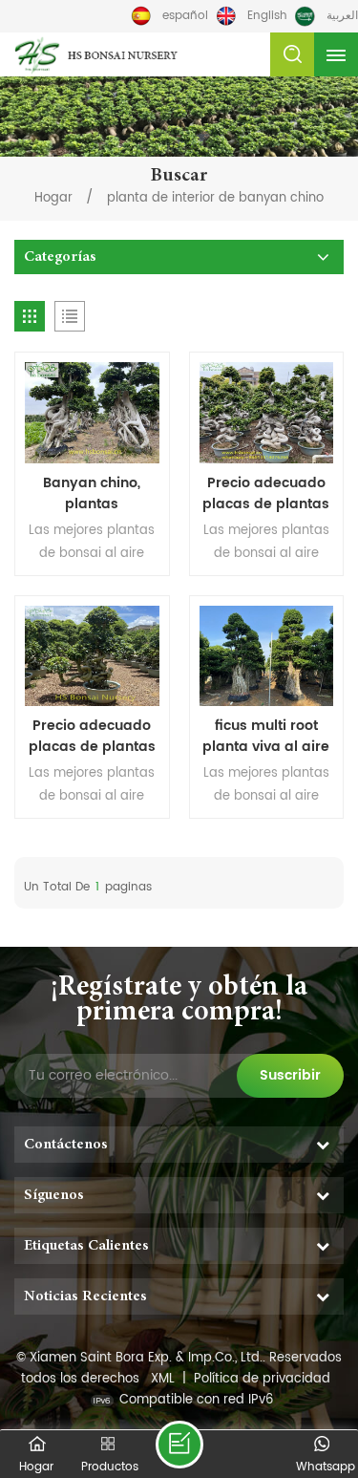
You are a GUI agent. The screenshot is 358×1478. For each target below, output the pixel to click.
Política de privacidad (262, 1379)
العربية (342, 16)
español (185, 16)
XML (163, 1379)
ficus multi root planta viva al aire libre (265, 737)
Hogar (53, 198)
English (267, 16)
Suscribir (290, 1075)
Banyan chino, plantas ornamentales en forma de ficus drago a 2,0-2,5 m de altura (92, 494)
